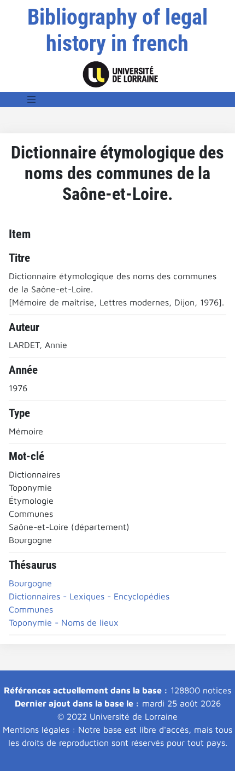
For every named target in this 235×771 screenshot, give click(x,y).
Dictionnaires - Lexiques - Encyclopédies (89, 596)
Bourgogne (30, 583)
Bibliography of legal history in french (117, 30)
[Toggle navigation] (32, 99)
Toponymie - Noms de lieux (64, 622)
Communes (31, 609)
